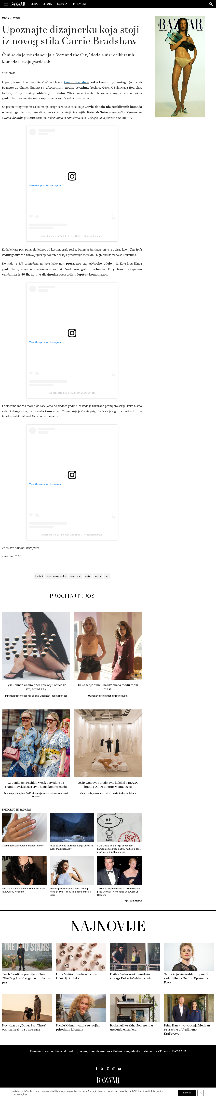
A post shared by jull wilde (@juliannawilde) (72, 392)
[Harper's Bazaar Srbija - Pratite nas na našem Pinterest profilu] (108, 1068)
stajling (98, 576)
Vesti (16, 18)
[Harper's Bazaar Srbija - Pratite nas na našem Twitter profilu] (102, 1068)
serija (87, 576)
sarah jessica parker (56, 576)
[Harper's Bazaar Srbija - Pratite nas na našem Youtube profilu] (119, 1068)
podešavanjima (19, 1094)
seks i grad (75, 576)
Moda (34, 4)
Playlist (81, 4)
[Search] (211, 4)
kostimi (39, 576)
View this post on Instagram (45, 185)
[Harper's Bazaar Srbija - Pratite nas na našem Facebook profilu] (96, 1068)
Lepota (47, 4)
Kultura (62, 4)
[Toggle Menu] (6, 4)
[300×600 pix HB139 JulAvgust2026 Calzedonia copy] (180, 66)
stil (107, 576)
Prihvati (187, 1092)
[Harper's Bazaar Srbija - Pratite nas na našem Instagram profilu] (114, 1068)
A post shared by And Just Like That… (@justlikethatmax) (72, 236)
